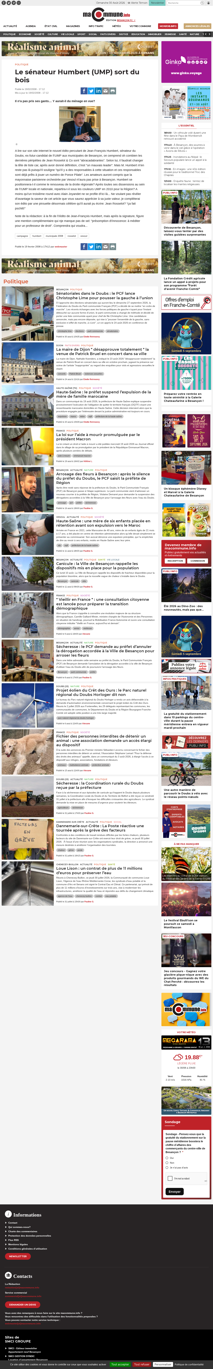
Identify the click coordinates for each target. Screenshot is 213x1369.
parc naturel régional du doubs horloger (76, 718)
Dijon (59, 345)
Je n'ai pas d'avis (179, 1167)
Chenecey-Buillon (67, 864)
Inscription (175, 560)
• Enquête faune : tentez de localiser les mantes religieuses (184, 183)
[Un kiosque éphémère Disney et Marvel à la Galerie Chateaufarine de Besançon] (186, 468)
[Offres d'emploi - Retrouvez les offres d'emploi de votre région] (186, 309)
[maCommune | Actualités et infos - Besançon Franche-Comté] (106, 14)
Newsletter (18, 1256)
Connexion (198, 560)
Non (172, 1162)
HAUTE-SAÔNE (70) (66, 388)
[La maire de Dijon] (28, 357)
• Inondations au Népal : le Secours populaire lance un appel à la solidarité (185, 159)
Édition (111, 20)
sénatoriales (112, 331)
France (60, 431)
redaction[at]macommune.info (22, 1287)
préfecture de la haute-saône (109, 416)
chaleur (61, 850)
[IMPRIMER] (112, 91)
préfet (79, 503)
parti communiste (95, 331)
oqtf (90, 416)
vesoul (83, 236)
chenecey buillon (84, 896)
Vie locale (113, 559)
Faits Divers (72, 345)
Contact (12, 1222)
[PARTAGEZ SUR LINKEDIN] (98, 91)
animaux (62, 765)
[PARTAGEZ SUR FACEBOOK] (84, 91)
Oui (172, 1158)
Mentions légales (18, 1244)
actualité (76, 470)
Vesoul (60, 517)
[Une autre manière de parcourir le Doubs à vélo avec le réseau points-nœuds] (186, 769)
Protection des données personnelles (29, 1235)
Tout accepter (120, 1364)
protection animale (100, 765)
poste (80, 850)
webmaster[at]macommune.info (23, 1323)
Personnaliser (163, 1364)
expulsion (62, 416)
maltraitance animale (79, 765)
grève (71, 850)
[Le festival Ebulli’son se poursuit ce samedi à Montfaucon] (186, 899)
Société (97, 388)
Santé (101, 559)
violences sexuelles (94, 374)
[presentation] (164, 863)
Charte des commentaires (22, 1231)
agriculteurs (63, 808)
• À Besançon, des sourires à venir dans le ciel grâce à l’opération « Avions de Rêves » (184, 147)
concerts (62, 374)
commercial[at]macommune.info (23, 1296)
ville (84, 581)
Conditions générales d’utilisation (27, 1248)
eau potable (111, 896)
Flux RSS (13, 1240)
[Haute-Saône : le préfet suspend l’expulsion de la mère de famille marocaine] (28, 400)
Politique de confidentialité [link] (189, 1364)
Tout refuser (141, 1364)
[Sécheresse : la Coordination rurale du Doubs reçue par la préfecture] (28, 791)
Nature (88, 470)
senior (77, 628)
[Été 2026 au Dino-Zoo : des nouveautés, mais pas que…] (186, 585)
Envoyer (175, 1191)
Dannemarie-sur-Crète (70, 822)
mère (82, 416)
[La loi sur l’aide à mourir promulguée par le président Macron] (28, 443)
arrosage (62, 503)
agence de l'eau (65, 896)
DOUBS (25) (62, 686)
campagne (22, 236)
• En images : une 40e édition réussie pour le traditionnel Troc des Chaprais (185, 172)
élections (80, 331)
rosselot (72, 236)
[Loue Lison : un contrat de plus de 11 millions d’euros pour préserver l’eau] (28, 876)
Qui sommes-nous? (19, 1227)
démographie (64, 628)
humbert (36, 236)
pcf (71, 503)
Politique (21, 64)
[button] (202, 3)
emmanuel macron (82, 456)
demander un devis (22, 1304)
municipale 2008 (54, 236)
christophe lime (65, 331)
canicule (75, 581)
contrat (99, 896)
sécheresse (90, 503)
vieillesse (87, 628)
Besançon (62, 289)
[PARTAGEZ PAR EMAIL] (105, 91)
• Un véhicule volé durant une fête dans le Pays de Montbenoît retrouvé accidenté (185, 135)
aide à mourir (64, 456)
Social (118, 822)
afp (59, 545)
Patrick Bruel (75, 374)
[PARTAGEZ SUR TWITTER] (91, 91)
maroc (73, 416)
